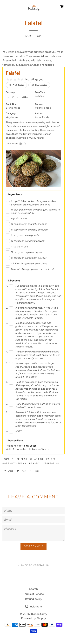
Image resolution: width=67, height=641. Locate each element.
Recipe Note (15, 440)
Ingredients (15, 194)
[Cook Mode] (22, 143)
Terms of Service (33, 593)
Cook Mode (12, 143)
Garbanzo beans (14, 463)
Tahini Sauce (29, 445)
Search (33, 588)
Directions (14, 280)
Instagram (35, 606)
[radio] (7, 79)
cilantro (36, 459)
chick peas (19, 459)
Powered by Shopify (33, 618)
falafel (51, 459)
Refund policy (33, 598)
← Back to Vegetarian (33, 565)
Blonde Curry (39, 614)
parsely (34, 463)
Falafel (13, 73)
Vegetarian (51, 463)
